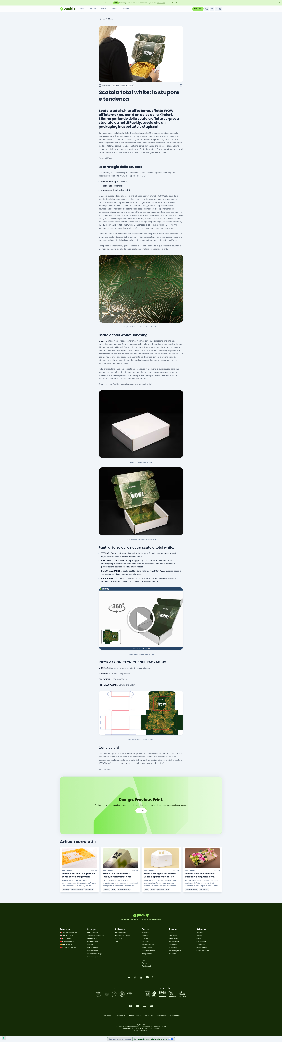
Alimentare (145, 932)
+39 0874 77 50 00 (69, 932)
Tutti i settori (146, 966)
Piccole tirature (92, 941)
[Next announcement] (172, 3)
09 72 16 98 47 (67, 938)
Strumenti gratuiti (175, 951)
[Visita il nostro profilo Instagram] (141, 977)
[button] (206, 9)
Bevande (145, 935)
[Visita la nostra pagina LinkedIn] (128, 977)
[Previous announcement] (106, 3)
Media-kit (172, 954)
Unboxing (103, 341)
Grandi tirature (92, 938)
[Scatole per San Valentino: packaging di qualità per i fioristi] (202, 858)
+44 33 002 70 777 (69, 935)
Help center (173, 938)
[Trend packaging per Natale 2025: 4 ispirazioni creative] (161, 858)
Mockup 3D (119, 938)
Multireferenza (92, 951)
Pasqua (144, 963)
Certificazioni (201, 941)
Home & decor (147, 948)
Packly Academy (203, 951)
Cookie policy (106, 1015)
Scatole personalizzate (95, 935)
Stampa (81, 9)
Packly (162, 571)
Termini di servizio (135, 1015)
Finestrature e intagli (94, 954)
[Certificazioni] (165, 994)
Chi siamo (200, 932)
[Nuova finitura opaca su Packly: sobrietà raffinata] (120, 858)
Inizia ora (198, 9)
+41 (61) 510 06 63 (69, 948)
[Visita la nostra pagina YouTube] (147, 977)
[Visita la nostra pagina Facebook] (134, 977)
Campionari (173, 944)
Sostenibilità (201, 944)
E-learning (173, 948)
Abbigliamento (147, 954)
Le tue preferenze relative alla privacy (150, 1039)
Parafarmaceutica (148, 944)
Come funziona (92, 932)
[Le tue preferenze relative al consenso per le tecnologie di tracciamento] (4, 1038)
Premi (199, 938)
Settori (103, 9)
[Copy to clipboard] (181, 85)
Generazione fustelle (122, 935)
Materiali (90, 944)
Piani (116, 941)
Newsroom (173, 935)
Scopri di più (125, 3)
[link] (113, 19)
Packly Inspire (174, 941)
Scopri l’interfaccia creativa (123, 763)
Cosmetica (145, 938)
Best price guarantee (95, 957)
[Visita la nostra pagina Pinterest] (153, 977)
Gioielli (144, 957)
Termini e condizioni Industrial (156, 1015)
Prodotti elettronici (148, 951)
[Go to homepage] (68, 9)
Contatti (126, 9)
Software (92, 9)
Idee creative (67, 870)
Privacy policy (120, 1015)
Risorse (114, 9)
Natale (144, 960)
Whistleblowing (175, 1015)
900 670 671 (67, 944)
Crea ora (141, 810)
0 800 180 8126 (68, 941)
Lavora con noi (202, 948)
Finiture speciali (92, 948)
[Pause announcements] (176, 3)
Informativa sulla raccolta (120, 1039)
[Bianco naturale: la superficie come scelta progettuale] (79, 858)
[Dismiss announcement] (279, 3)
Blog (103, 19)
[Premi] (114, 994)
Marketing (145, 941)
